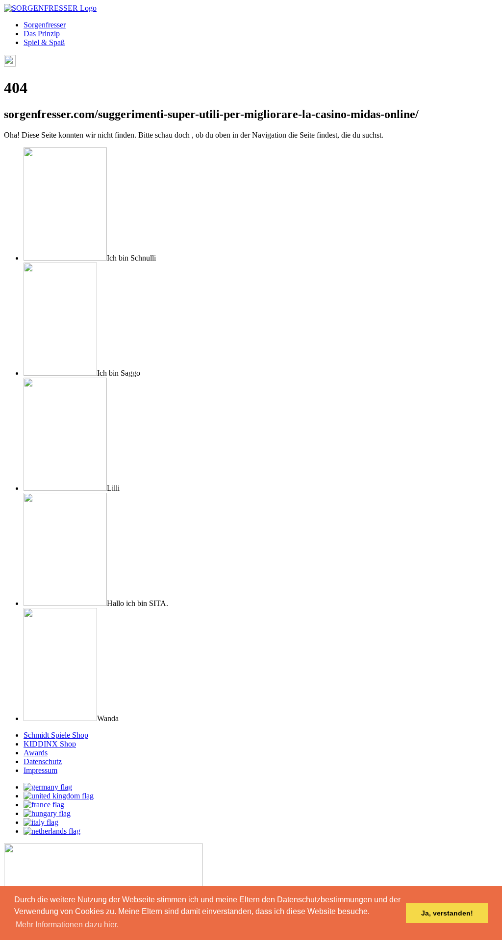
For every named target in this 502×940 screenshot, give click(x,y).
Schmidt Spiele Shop (56, 735)
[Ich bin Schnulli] (65, 258)
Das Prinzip (42, 33)
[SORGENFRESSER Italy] (41, 822)
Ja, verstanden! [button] (447, 913)
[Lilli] (65, 488)
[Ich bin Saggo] (60, 373)
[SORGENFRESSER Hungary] (47, 813)
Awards (36, 752)
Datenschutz (43, 761)
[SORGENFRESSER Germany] (48, 787)
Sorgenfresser (45, 25)
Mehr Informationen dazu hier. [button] (67, 924)
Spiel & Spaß (44, 42)
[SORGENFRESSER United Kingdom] (59, 796)
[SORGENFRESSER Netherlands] (52, 831)
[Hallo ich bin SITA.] (65, 603)
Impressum (40, 770)
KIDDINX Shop (50, 744)
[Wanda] (60, 718)
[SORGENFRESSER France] (44, 804)
